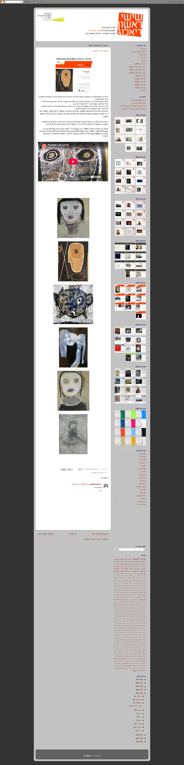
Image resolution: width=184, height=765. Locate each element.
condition (134, 571)
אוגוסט (138, 710)
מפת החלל (142, 55)
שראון (120, 666)
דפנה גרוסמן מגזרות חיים (124, 588)
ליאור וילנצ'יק (141, 487)
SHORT (143, 569)
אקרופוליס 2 (124, 581)
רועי (118, 644)
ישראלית (123, 562)
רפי (130, 647)
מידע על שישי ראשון (138, 52)
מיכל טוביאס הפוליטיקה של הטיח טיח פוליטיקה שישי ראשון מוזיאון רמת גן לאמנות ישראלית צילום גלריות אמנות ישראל (130, 618)
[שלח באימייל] (71, 469)
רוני (121, 644)
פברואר (138, 727)
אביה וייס (136, 573)
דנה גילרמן (136, 588)
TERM (126, 569)
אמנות (121, 559)
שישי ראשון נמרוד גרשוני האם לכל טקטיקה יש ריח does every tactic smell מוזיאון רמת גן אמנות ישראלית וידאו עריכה (130, 658)
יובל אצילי (131, 602)
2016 (140, 679)
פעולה (144, 640)
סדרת (139, 566)
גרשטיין (119, 585)
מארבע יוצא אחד (119, 614)
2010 (140, 738)
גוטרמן (116, 583)
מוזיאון (116, 559)
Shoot (131, 569)
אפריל (138, 724)
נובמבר (138, 696)
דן (140, 588)
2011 (141, 735)
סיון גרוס (140, 635)
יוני (139, 717)
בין (129, 583)
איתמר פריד (124, 576)
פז (118, 637)
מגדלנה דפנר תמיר (141, 616)
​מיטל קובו (127, 668)
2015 (140, 683)
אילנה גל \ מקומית (100, 50)
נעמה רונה (117, 632)
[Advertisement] (130, 525)
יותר (127, 609)
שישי (125, 559)
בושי (131, 583)
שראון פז (143, 481)
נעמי (144, 635)
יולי (139, 713)
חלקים (135, 599)
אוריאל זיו (142, 460)
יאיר (145, 602)
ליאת (127, 614)
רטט (137, 647)
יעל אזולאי (130, 611)
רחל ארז (141, 647)
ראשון (130, 559)
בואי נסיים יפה (137, 583)
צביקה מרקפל (127, 640)
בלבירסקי (125, 583)
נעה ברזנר (125, 632)
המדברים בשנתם (138, 592)
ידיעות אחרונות (139, 602)
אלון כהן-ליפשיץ (141, 578)
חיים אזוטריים (125, 597)
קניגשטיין (136, 642)
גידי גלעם (137, 585)
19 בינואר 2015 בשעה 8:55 (86, 484)
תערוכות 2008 (140, 85)
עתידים (121, 637)
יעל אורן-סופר (137, 611)
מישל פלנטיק (141, 501)
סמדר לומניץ (141, 504)
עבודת (136, 635)
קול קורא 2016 (140, 64)
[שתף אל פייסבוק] (64, 469)
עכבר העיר (127, 637)
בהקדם (144, 583)
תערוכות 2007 (140, 88)
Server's (137, 569)
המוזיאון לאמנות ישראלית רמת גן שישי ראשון (133, 595)
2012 (141, 693)
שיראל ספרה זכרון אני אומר (137, 652)
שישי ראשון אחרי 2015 (137, 67)
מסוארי (144, 625)
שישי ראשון (139, 559)
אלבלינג (119, 576)
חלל (138, 599)
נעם (121, 632)
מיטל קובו (142, 463)
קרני (130, 642)
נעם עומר (142, 457)
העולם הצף (139, 597)
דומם (115, 585)
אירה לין (143, 472)
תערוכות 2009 (140, 82)
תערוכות (127, 566)
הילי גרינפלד (127, 590)
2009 (140, 742)
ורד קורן (132, 597)
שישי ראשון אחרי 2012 (137, 73)
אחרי (115, 573)
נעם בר (143, 466)
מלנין (115, 623)
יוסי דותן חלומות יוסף (134, 609)
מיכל (131, 616)
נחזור (117, 628)
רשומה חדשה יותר (99, 534)
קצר (132, 642)
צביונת (133, 640)
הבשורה (133, 590)
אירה (129, 576)
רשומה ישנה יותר (46, 534)
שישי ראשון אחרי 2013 (137, 70)
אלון (115, 576)
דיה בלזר (143, 588)
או (133, 573)
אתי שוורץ (117, 581)
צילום (121, 640)
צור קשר (143, 58)
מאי (139, 720)
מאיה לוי (143, 499)
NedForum (95, 484)
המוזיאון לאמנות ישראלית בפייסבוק (133, 109)
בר (122, 583)
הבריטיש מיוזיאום (141, 590)
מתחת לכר (139, 625)
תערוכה (132, 564)
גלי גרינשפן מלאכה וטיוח (128, 585)
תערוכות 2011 (141, 76)
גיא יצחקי (142, 493)
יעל (142, 611)
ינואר (139, 730)
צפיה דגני (116, 640)
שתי (140, 668)
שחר (121, 647)
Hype (122, 566)
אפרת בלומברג (133, 581)
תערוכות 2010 (140, 79)
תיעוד (144, 61)
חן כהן (130, 599)
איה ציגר (143, 576)
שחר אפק (142, 454)
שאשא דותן (126, 647)
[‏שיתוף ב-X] (66, 469)
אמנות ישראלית (130, 562)
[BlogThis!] (69, 469)
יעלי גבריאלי (123, 611)
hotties (127, 571)
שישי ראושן (125, 652)
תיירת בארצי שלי (134, 668)
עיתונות (143, 91)
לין (125, 614)
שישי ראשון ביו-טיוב (139, 103)
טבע (127, 599)
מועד (134, 616)
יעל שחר (143, 490)
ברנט (119, 583)
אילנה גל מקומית (97, 473)
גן (128, 564)
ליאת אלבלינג (141, 496)
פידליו (115, 637)
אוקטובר (138, 699)
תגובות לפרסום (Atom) (92, 539)
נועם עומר (122, 628)
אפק (139, 581)
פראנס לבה (139, 640)
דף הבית (72, 534)
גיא (142, 585)
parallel (116, 571)
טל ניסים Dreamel (119, 599)
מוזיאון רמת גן (141, 562)
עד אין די (131, 635)
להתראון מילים (134, 614)
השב (100, 491)
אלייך (133, 578)
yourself (143, 573)
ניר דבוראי (142, 475)
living (122, 571)
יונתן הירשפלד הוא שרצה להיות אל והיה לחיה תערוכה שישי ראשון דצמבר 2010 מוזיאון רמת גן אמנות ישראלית (130, 604)
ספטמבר (138, 703)
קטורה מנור (142, 469)
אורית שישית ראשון (122, 573)
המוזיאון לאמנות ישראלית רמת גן (123, 592)
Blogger (87, 755)
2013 (141, 690)
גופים (144, 585)
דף (132, 588)
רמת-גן (134, 647)
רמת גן (132, 566)
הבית (115, 588)
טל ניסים (143, 478)
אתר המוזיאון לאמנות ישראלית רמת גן (132, 106)
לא (118, 611)
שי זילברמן (142, 484)
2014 (140, 686)
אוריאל (130, 573)
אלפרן (129, 578)
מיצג (123, 621)
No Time (117, 566)
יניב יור (123, 609)
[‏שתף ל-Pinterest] (62, 469)
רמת (136, 566)
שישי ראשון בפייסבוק (138, 100)
